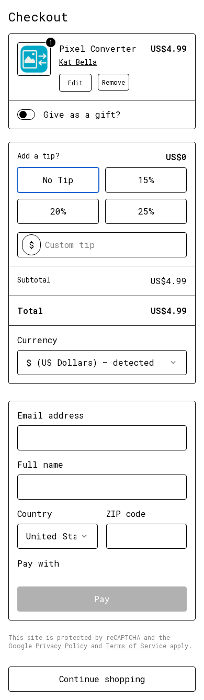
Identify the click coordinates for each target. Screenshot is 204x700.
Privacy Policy (61, 645)
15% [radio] (146, 179)
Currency (37, 339)
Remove (113, 82)
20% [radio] (58, 211)
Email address (50, 415)
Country (34, 513)
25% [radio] (146, 211)
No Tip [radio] (58, 179)
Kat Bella (78, 62)
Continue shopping (102, 678)
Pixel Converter (98, 48)
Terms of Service (136, 645)
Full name (40, 464)
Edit (75, 82)
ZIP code (126, 513)
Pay (102, 598)
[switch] (26, 114)
